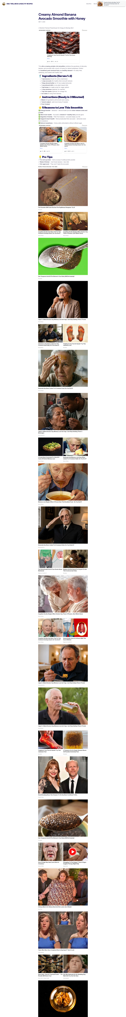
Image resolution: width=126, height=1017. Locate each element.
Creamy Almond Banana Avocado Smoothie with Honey (61, 16)
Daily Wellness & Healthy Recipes (20, 4)
